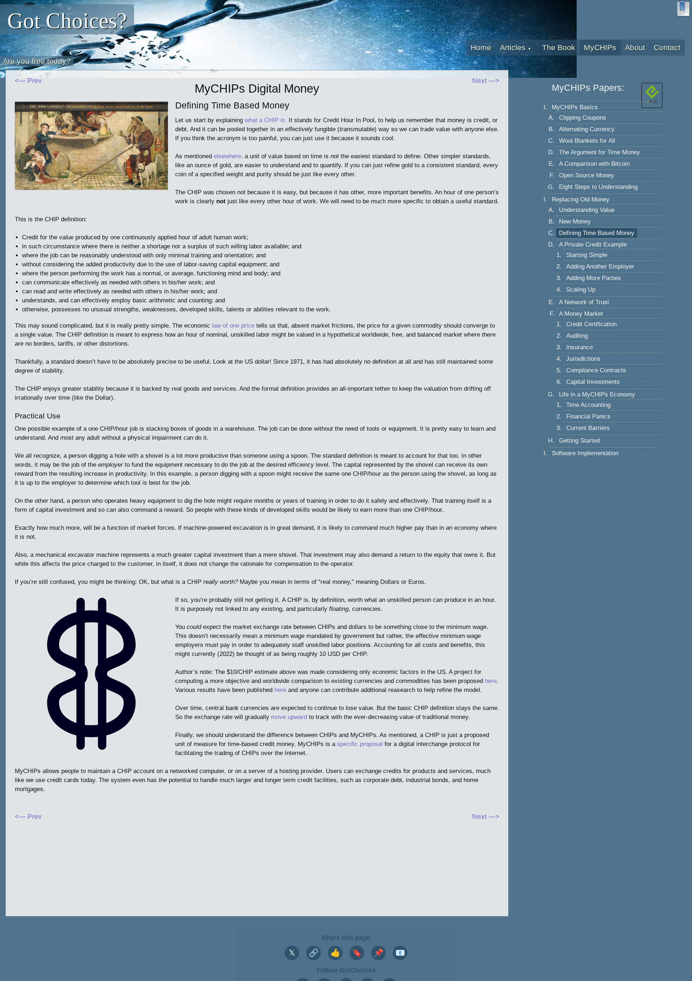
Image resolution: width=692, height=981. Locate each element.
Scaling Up (580, 290)
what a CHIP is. (266, 120)
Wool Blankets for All (587, 141)
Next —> (485, 80)
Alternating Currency (587, 129)
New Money (575, 221)
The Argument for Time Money (599, 152)
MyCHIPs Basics (575, 107)
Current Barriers (588, 428)
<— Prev (28, 80)
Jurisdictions (583, 359)
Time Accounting (588, 405)
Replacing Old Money (580, 199)
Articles (515, 47)
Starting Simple (586, 255)
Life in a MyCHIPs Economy (597, 394)
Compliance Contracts (596, 370)
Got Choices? (67, 21)
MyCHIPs (600, 47)
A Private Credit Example (593, 244)
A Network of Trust (584, 302)
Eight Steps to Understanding (598, 187)
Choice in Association (530, 62)
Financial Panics (588, 416)
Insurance (579, 347)
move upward (289, 717)
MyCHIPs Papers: (588, 88)
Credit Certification (591, 324)
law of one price (233, 325)
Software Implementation (585, 453)
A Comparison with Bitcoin (594, 164)
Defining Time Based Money (596, 233)
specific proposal (360, 744)
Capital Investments (593, 382)
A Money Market (581, 314)
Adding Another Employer (600, 266)
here (491, 681)
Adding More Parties (593, 278)
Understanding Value (587, 210)
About (635, 47)
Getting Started (579, 441)
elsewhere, (228, 156)
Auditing (577, 336)
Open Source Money (586, 175)
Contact (667, 47)
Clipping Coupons (582, 118)
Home (481, 47)
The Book (558, 47)
